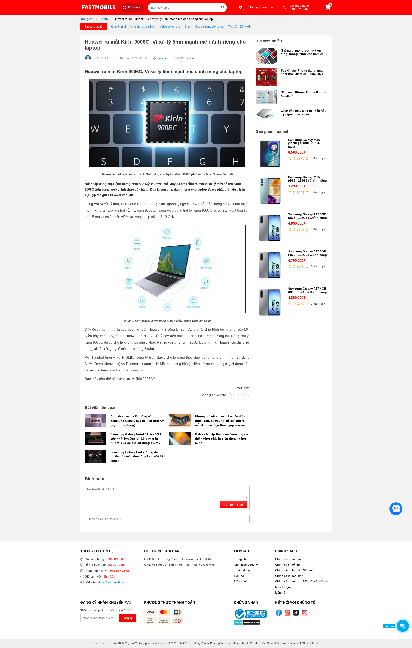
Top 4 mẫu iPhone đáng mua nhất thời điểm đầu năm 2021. (302, 72)
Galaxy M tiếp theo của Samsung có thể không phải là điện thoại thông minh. (221, 439)
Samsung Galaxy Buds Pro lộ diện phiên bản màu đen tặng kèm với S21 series (138, 456)
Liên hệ (239, 576)
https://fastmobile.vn (111, 582)
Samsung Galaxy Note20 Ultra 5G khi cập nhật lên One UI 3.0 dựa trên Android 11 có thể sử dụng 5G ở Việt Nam (137, 439)
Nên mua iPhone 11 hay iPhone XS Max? (303, 94)
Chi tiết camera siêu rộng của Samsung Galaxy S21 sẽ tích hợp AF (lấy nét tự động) (137, 421)
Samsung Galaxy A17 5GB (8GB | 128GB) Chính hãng (307, 215)
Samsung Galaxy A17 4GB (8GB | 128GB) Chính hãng (307, 290)
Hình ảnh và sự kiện (142, 26)
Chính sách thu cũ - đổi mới (294, 570)
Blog (187, 26)
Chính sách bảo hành (289, 559)
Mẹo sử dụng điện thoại (209, 26)
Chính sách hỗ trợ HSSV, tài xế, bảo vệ (301, 581)
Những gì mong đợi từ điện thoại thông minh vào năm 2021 (304, 52)
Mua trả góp (283, 587)
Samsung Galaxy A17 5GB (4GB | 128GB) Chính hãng (307, 253)
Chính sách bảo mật (289, 576)
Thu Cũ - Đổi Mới (239, 26)
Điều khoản (241, 581)
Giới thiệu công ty (246, 564)
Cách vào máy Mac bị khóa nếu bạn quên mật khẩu (303, 112)
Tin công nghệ (93, 26)
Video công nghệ (170, 26)
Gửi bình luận (233, 504)
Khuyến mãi (118, 26)
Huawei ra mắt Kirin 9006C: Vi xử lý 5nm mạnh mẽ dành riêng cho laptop (163, 19)
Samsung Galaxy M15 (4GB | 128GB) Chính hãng (307, 178)
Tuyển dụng (242, 570)
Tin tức (104, 19)
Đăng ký (127, 618)
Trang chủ (87, 19)
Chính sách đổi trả (287, 564)
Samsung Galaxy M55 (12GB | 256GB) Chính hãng (304, 143)
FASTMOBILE (99, 7)
